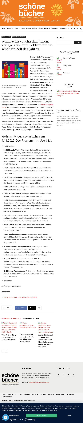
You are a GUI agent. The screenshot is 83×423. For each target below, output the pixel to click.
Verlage (35, 394)
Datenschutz (7, 397)
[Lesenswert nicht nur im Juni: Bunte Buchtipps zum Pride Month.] (28, 327)
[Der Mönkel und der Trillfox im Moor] (69, 99)
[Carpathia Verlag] (59, 60)
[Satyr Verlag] (59, 67)
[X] (77, 28)
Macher (43, 394)
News (3, 36)
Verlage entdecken (69, 52)
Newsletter (12, 394)
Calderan (66, 73)
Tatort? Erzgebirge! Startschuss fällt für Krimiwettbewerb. (9, 337)
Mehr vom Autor (31, 318)
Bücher (27, 394)
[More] (39, 308)
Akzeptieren (41, 416)
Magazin (51, 394)
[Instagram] (71, 28)
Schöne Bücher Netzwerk (18, 36)
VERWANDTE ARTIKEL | (11, 318)
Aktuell (8, 36)
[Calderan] (59, 74)
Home (4, 394)
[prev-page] (3, 351)
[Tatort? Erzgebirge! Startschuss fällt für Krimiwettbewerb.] (9, 327)
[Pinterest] (74, 28)
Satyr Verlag (67, 65)
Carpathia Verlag (69, 58)
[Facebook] (68, 28)
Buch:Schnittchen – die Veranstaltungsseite (20, 297)
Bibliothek (60, 394)
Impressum (70, 394)
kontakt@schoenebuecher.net (39, 382)
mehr (69, 416)
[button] (81, 29)
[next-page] (6, 351)
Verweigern (14, 416)
